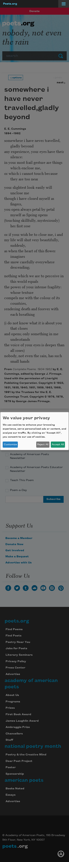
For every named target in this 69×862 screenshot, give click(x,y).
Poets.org (10, 3)
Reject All (42, 444)
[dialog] (34, 431)
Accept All (58, 444)
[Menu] (63, 4)
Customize (10, 444)
